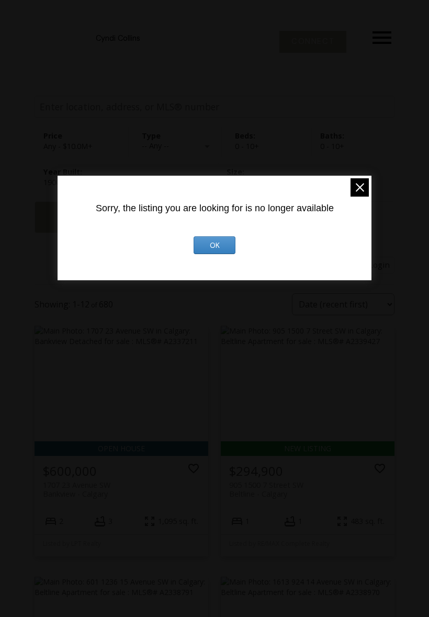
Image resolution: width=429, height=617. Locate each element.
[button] (312, 42)
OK (215, 245)
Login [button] (379, 264)
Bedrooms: (247, 146)
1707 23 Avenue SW (76, 489)
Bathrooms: (332, 146)
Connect (312, 42)
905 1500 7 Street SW (266, 489)
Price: (68, 146)
